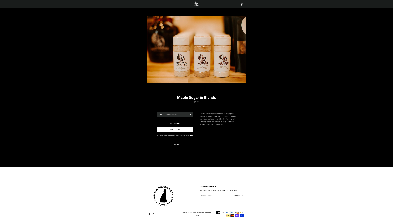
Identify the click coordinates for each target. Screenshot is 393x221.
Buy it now (175, 130)
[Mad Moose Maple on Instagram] (153, 214)
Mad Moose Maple (198, 212)
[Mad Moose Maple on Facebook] (149, 214)
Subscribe (237, 195)
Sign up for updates (210, 186)
